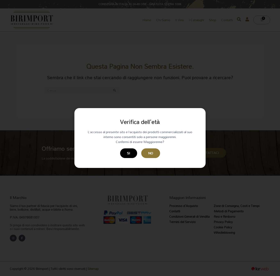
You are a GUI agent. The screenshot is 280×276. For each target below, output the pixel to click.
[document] (140, 138)
